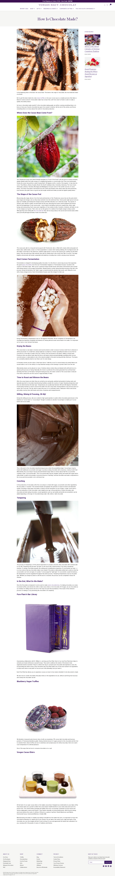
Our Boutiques (6, 859)
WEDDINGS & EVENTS (50, 8)
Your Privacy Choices (59, 863)
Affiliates (39, 865)
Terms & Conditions (58, 857)
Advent (22, 865)
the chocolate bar (39, 210)
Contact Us (39, 863)
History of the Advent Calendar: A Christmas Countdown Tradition (92, 49)
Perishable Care (7, 863)
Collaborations (23, 867)
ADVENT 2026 (24, 8)
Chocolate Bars (23, 859)
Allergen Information (8, 865)
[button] (107, 5)
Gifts (21, 863)
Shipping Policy (7, 861)
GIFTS (39, 8)
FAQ (4, 867)
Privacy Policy (57, 861)
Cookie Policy (57, 859)
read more (88, 54)
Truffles (22, 857)
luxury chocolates (27, 264)
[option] (57, 1)
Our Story (5, 857)
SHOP (32, 8)
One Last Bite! (65, 1)
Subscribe (108, 862)
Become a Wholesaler (42, 867)
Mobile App (39, 861)
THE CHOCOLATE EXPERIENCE (85, 8)
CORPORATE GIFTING (66, 8)
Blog (38, 857)
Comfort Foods (23, 861)
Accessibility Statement (59, 867)
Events (38, 859)
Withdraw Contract (58, 865)
